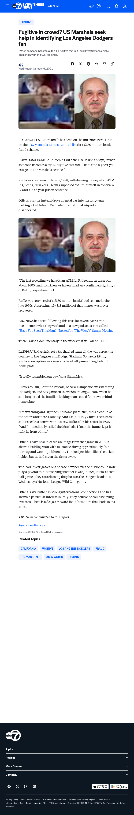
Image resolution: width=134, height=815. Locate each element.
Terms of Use (104, 800)
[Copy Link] (113, 64)
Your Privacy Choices (30, 800)
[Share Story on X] (80, 64)
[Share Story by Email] (104, 64)
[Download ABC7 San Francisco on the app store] (100, 786)
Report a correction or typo (32, 525)
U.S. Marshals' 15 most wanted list (52, 144)
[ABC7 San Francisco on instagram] (25, 786)
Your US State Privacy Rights (82, 800)
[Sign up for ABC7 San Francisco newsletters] (34, 786)
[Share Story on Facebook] (72, 64)
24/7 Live (53, 6)
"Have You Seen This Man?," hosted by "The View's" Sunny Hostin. (65, 330)
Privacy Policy (12, 800)
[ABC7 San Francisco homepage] (28, 6)
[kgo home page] (13, 735)
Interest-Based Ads (14, 803)
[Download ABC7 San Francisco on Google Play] (119, 786)
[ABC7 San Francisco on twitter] (17, 786)
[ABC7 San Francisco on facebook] (9, 786)
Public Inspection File (36, 803)
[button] (7, 5)
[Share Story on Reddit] (88, 64)
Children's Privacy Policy (54, 800)
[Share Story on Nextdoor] (96, 64)
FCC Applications (57, 803)
